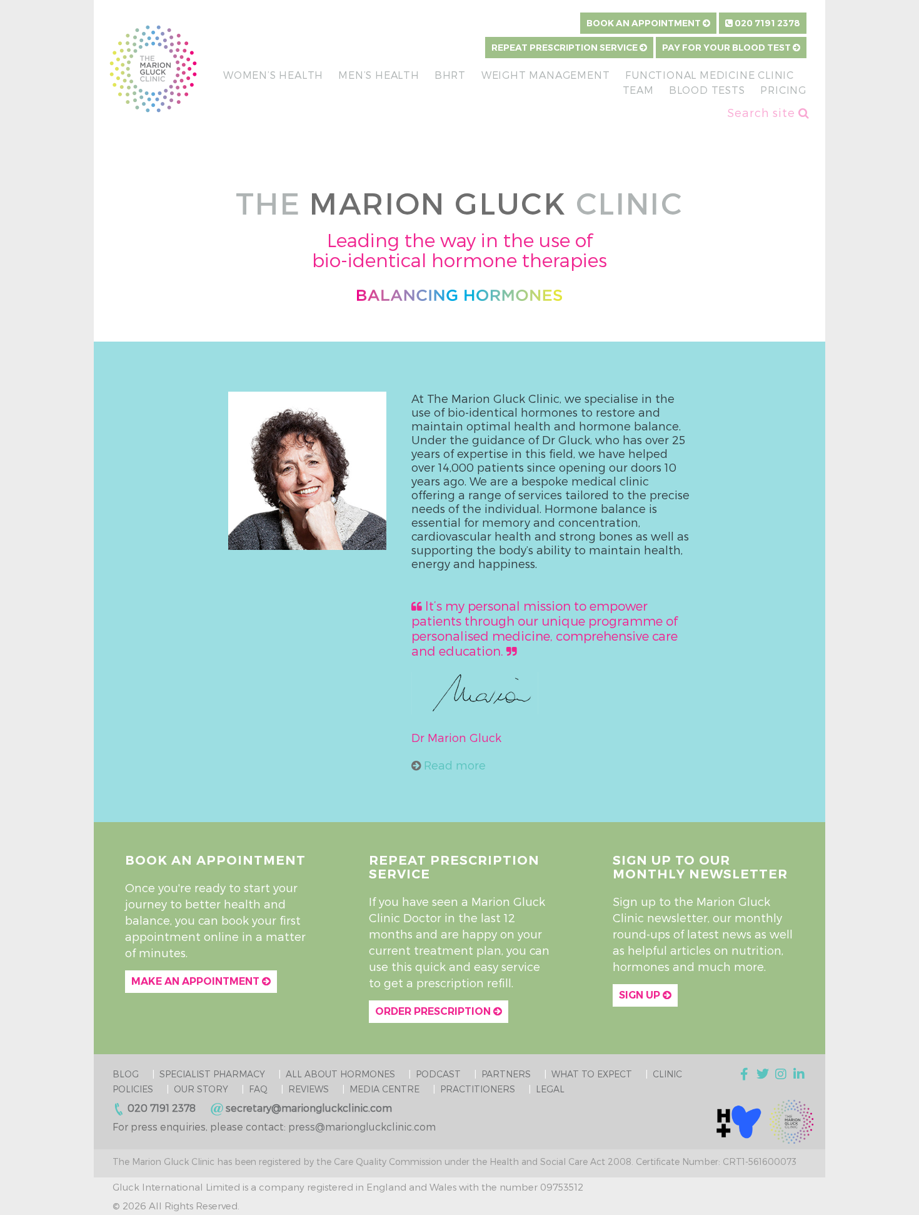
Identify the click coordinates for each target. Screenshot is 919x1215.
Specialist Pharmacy (212, 1074)
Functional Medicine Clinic (709, 75)
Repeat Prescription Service (565, 47)
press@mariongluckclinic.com (362, 1126)
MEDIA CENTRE (384, 1089)
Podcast (438, 1074)
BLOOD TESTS (707, 90)
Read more (453, 764)
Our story (201, 1089)
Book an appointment (644, 23)
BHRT (450, 75)
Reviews (308, 1089)
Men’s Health (378, 75)
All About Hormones (340, 1074)
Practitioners (477, 1089)
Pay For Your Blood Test (727, 47)
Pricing (783, 90)
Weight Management (545, 75)
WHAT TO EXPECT (591, 1074)
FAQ (258, 1089)
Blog (126, 1074)
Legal (550, 1089)
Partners (506, 1074)
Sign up (641, 995)
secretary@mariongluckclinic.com (309, 1108)
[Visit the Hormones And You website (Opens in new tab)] (738, 1121)
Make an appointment (196, 981)
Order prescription (434, 1011)
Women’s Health (273, 75)
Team (638, 90)
